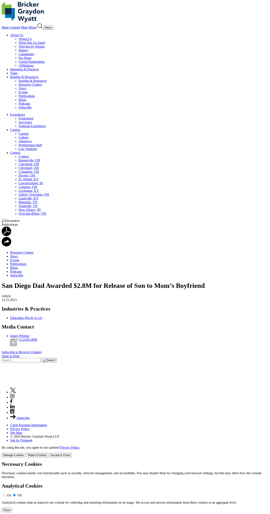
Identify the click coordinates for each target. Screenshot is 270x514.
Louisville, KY (29, 198)
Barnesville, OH (29, 160)
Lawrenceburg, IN (31, 183)
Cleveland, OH (29, 168)
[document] (135, 486)
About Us (16, 35)
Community (26, 54)
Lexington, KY (29, 190)
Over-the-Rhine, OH (32, 213)
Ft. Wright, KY (29, 179)
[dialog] (135, 451)
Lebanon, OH (28, 187)
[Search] (40, 27)
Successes (25, 122)
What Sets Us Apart (32, 42)
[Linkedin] (12, 407)
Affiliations (26, 65)
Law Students (28, 149)
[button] (6, 245)
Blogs (22, 100)
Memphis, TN (28, 202)
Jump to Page (11, 356)
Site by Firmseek (21, 440)
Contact (15, 152)
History (23, 50)
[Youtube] (12, 412)
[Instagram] (12, 397)
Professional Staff (30, 145)
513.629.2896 (28, 339)
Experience (17, 114)
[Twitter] (13, 392)
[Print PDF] (6, 235)
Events (23, 92)
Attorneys (25, 141)
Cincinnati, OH (29, 164)
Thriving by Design (32, 46)
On (9, 495)
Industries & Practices (24, 69)
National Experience (32, 126)
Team (14, 73)
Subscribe (25, 107)
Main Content (11, 27)
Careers (15, 130)
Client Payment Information (28, 425)
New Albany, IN (30, 210)
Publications (27, 96)
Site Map (16, 432)
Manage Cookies (13, 455)
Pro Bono (25, 58)
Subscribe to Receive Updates (22, 352)
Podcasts (24, 103)
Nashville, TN (28, 206)
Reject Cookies (37, 455)
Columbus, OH (29, 171)
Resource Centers (30, 84)
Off (19, 495)
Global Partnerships (32, 61)
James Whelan (19, 336)
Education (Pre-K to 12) (26, 318)
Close (6, 510)
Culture (23, 137)
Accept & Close (60, 455)
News (22, 88)
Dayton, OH (27, 175)
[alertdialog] (135, 486)
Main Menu (28, 27)
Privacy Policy (20, 429)
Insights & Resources (24, 77)
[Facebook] (11, 402)
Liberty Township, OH (34, 194)
